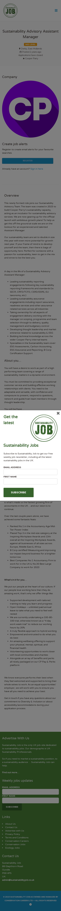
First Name (10, 476)
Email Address (12, 467)
